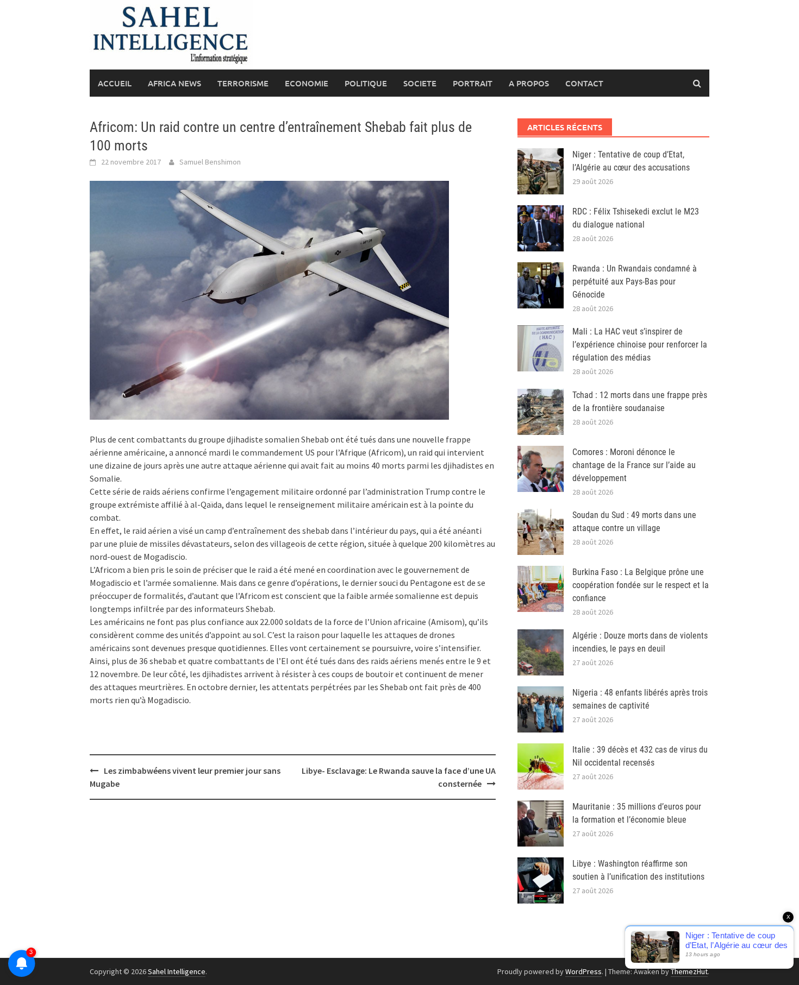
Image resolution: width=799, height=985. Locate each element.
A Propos (529, 83)
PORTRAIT (472, 83)
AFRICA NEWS (174, 83)
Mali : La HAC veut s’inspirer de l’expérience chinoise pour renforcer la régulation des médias (639, 344)
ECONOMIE (306, 83)
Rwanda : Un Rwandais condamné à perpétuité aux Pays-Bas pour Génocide (634, 281)
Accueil (115, 83)
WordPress (583, 971)
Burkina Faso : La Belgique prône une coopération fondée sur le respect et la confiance (640, 585)
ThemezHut (689, 971)
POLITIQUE (366, 83)
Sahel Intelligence (176, 971)
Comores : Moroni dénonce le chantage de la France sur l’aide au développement (634, 465)
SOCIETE (419, 83)
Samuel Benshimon (210, 162)
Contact (584, 83)
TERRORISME (243, 83)
